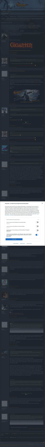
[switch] (37, 222)
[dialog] (22, 223)
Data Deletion (15, 243)
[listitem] (22, 219)
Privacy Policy (29, 243)
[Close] (43, 204)
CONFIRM (14, 239)
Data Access (22, 243)
